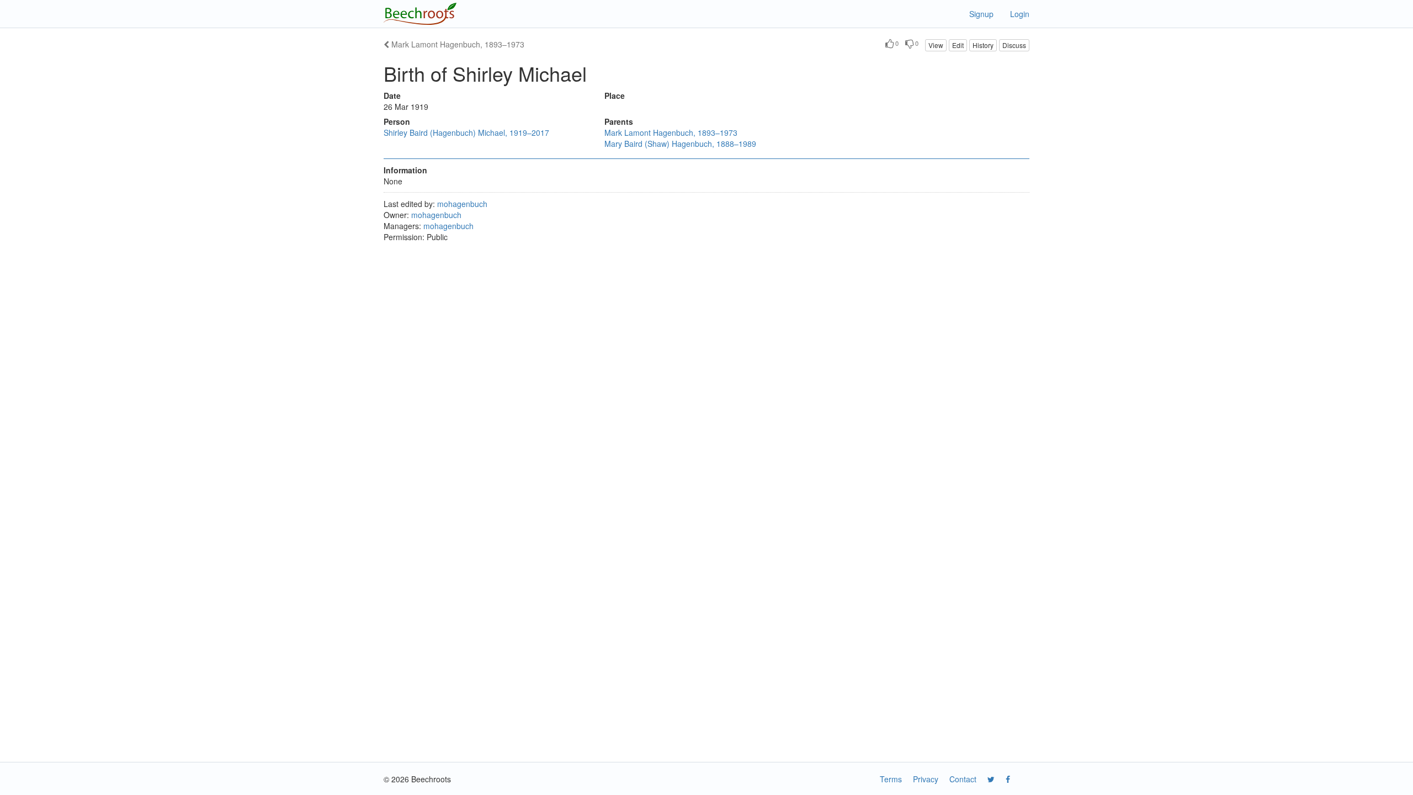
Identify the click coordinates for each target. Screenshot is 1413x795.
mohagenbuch (462, 203)
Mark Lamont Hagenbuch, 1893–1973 (456, 44)
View (935, 45)
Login (1019, 13)
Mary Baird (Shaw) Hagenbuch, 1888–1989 (680, 143)
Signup (981, 13)
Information (405, 170)
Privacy (925, 779)
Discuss (1014, 45)
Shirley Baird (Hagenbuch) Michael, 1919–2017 (466, 132)
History (983, 45)
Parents (618, 121)
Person (397, 121)
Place (614, 95)
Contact (962, 779)
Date (392, 95)
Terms (891, 779)
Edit (958, 45)
